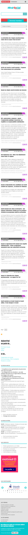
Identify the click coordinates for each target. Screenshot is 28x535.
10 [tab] (21, 494)
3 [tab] (7, 494)
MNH (15, 228)
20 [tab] (21, 496)
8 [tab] (17, 494)
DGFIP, (3, 348)
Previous (2, 489)
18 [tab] (17, 496)
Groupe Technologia (17, 57)
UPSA (2, 350)
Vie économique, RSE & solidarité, (10, 359)
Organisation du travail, (7, 357)
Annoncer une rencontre (9, 437)
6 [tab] (13, 494)
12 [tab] (26, 494)
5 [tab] (11, 494)
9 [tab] (19, 494)
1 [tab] (3, 494)
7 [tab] (15, 494)
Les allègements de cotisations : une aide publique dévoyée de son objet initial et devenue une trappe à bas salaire (13, 373)
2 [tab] (5, 494)
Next (25, 489)
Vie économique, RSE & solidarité (15, 172)
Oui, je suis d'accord (6, 533)
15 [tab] (11, 496)
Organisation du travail (6, 104)
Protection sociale (5, 228)
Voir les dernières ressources (10, 414)
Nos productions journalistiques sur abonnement (14, 447)
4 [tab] (9, 494)
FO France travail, (5, 347)
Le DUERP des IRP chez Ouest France (11, 376)
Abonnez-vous (6, 1)
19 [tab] (19, 496)
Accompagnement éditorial (9, 450)
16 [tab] (13, 496)
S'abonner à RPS (1, 334)
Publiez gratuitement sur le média (11, 446)
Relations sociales (5, 76)
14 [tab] (9, 496)
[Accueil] (14, 8)
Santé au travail (4, 57)
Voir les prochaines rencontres (10, 436)
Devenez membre (16, 21)
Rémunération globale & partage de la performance (11, 515)
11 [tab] (24, 494)
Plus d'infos (18, 530)
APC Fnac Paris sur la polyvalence (10, 398)
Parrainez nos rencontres (9, 449)
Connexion (14, 1)
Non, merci (15, 532)
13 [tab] (7, 496)
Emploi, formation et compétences (8, 140)
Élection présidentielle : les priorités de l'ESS (15, 433)
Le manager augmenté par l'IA (12, 431)
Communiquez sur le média (9, 452)
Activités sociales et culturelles (7, 508)
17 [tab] (15, 496)
